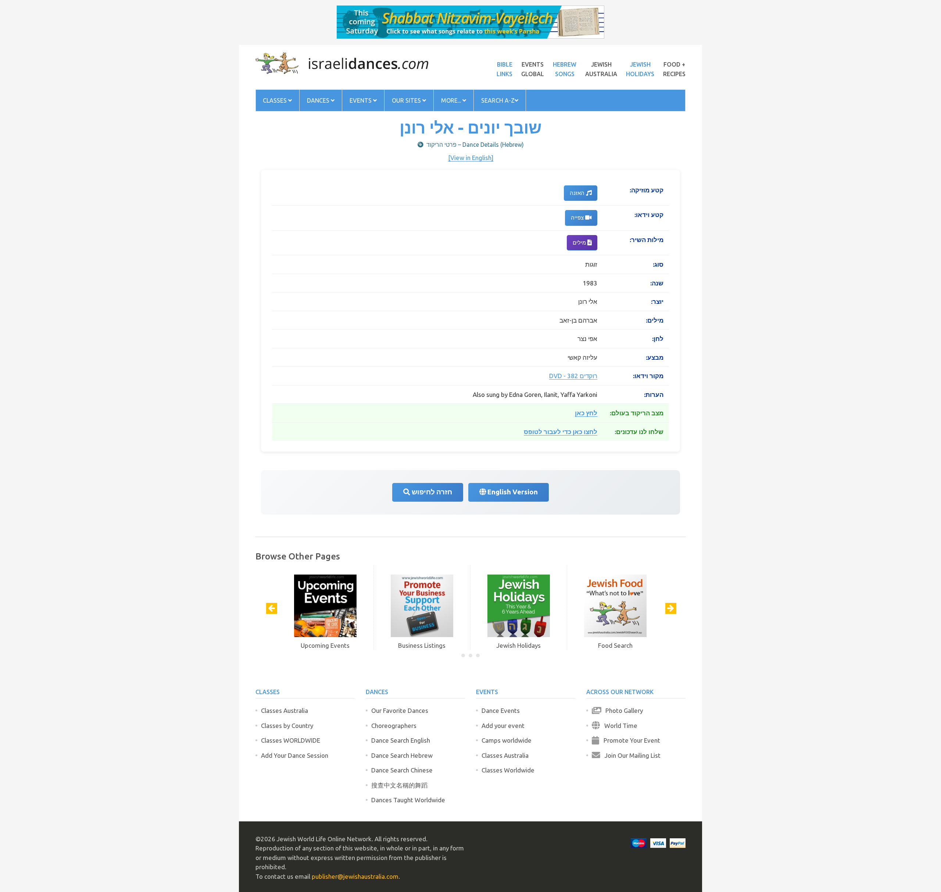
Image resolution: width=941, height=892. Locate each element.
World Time (618, 725)
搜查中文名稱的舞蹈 (399, 785)
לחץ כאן (586, 412)
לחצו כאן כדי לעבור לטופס (560, 431)
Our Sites (407, 100)
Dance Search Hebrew (402, 755)
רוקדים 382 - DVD (573, 375)
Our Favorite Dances (399, 710)
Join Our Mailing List (630, 755)
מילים (580, 242)
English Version (512, 492)
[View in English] (470, 157)
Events (361, 100)
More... (451, 100)
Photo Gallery (622, 710)
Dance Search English (400, 740)
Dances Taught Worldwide (408, 799)
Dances (319, 100)
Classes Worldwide (508, 770)
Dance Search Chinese (402, 770)
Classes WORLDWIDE (290, 740)
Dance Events (501, 710)
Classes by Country (287, 725)
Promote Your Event (629, 740)
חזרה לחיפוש (431, 492)
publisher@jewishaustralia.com (355, 876)
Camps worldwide (507, 740)
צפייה (578, 217)
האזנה (578, 193)
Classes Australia (284, 710)
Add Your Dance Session (294, 755)
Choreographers (393, 725)
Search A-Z (498, 100)
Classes (275, 100)
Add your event (503, 725)
